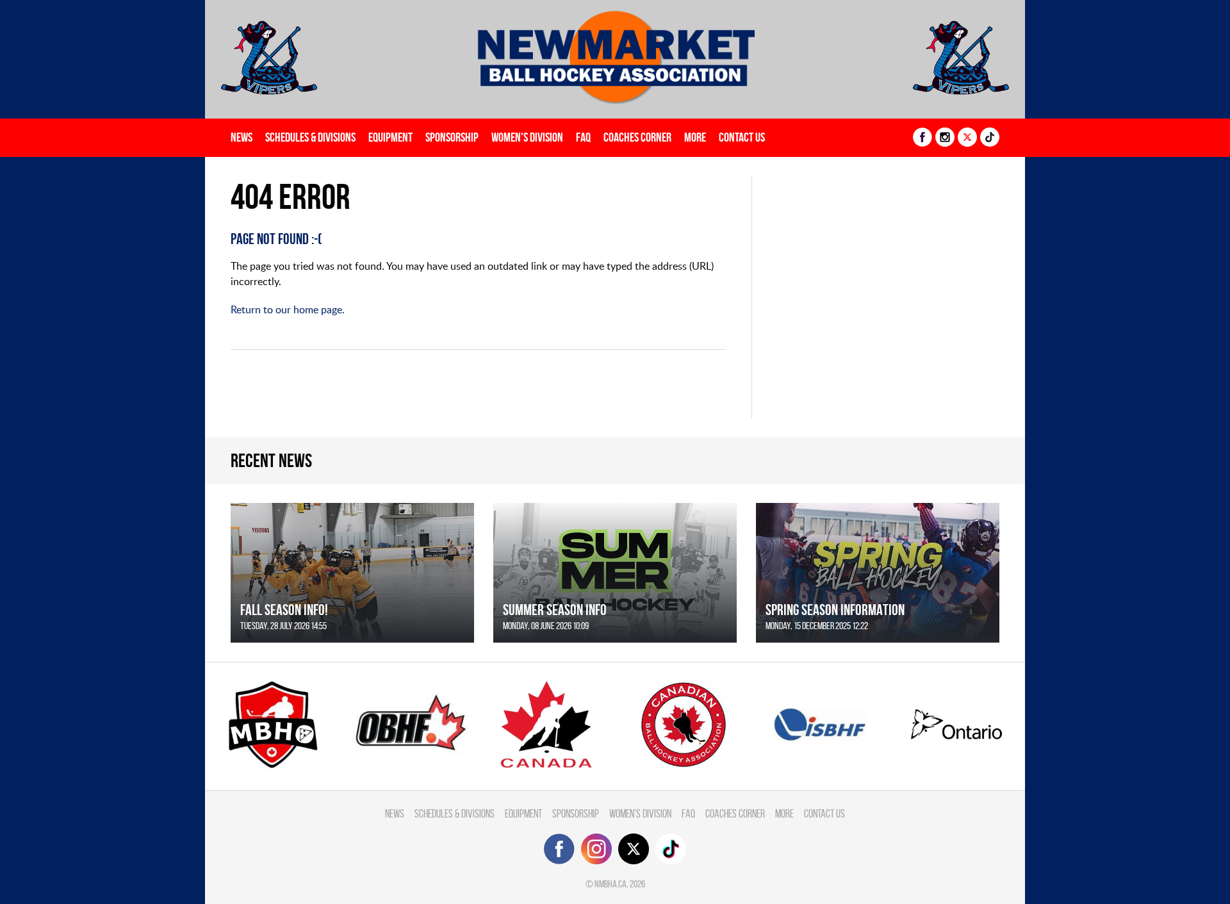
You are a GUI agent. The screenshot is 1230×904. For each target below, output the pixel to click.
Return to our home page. (288, 309)
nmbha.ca (610, 883)
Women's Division (527, 137)
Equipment (390, 137)
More (695, 137)
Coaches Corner (637, 137)
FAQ (583, 137)
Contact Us (742, 137)
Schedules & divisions (310, 137)
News (241, 137)
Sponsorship (452, 137)
